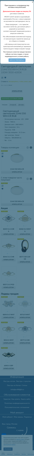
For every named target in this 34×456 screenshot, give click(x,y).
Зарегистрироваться (16, 60)
